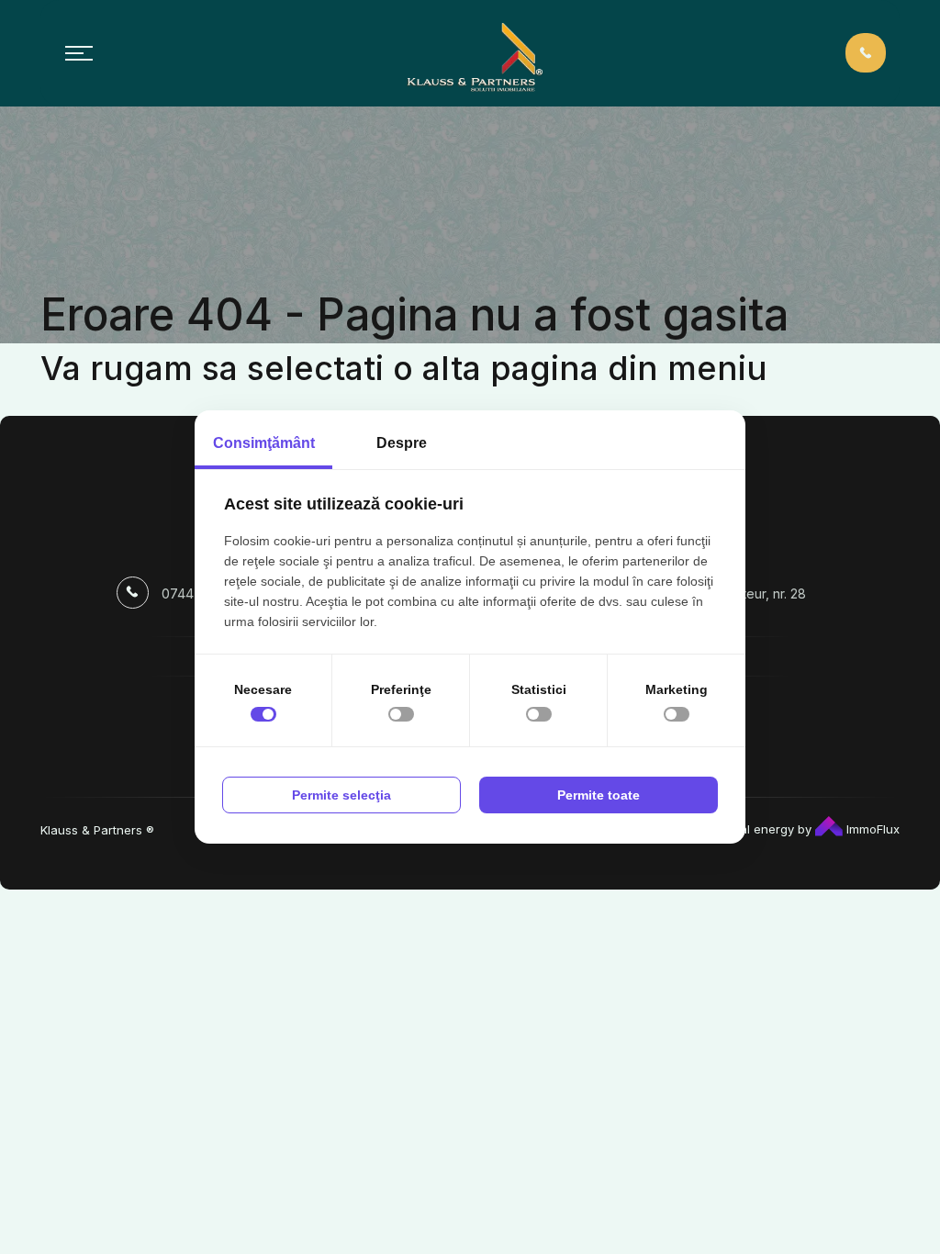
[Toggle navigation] (79, 53)
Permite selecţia (341, 795)
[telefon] (865, 52)
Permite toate (598, 795)
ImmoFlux (871, 829)
